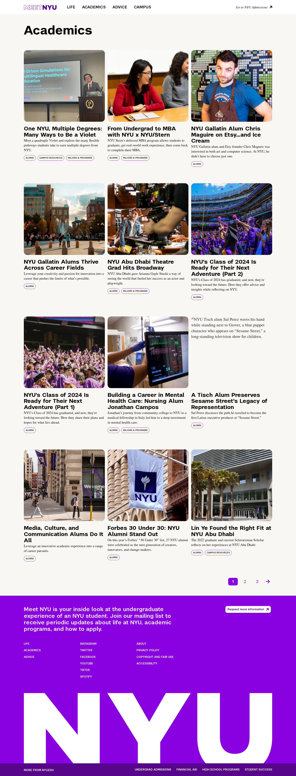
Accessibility (147, 663)
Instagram (88, 644)
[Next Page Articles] (268, 581)
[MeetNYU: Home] (40, 7)
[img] (64, 86)
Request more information (245, 609)
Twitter (86, 650)
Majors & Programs (80, 158)
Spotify (86, 676)
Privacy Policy (148, 650)
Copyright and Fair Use (155, 657)
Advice (120, 7)
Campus (142, 7)
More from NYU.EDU (39, 770)
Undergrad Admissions (153, 769)
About (141, 644)
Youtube (86, 663)
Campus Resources (50, 158)
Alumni (30, 158)
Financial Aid (186, 769)
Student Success (258, 769)
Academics (94, 7)
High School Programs (221, 769)
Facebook (88, 657)
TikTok (85, 670)
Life (71, 7)
